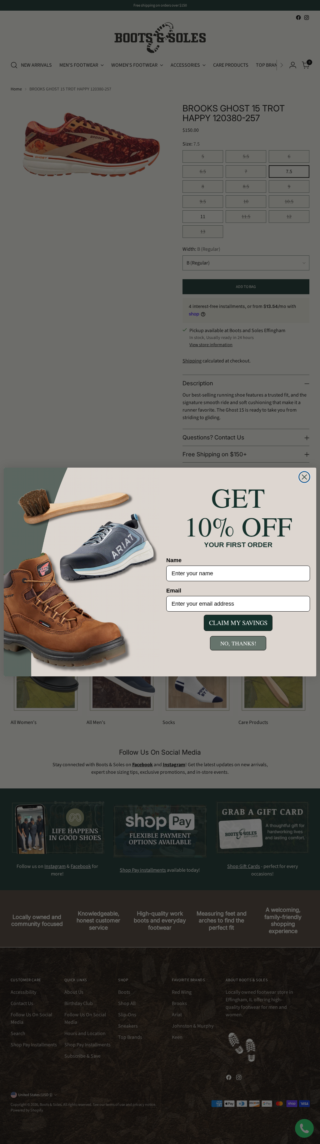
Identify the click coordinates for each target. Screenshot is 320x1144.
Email (173, 590)
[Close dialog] (304, 477)
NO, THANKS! (238, 643)
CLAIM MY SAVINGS (238, 622)
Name (174, 560)
